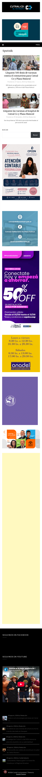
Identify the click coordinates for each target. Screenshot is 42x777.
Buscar (5, 130)
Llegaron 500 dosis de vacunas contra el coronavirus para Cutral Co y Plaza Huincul (21, 75)
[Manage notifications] (5, 771)
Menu (38, 45)
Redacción (31, 82)
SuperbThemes (21, 774)
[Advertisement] (21, 538)
